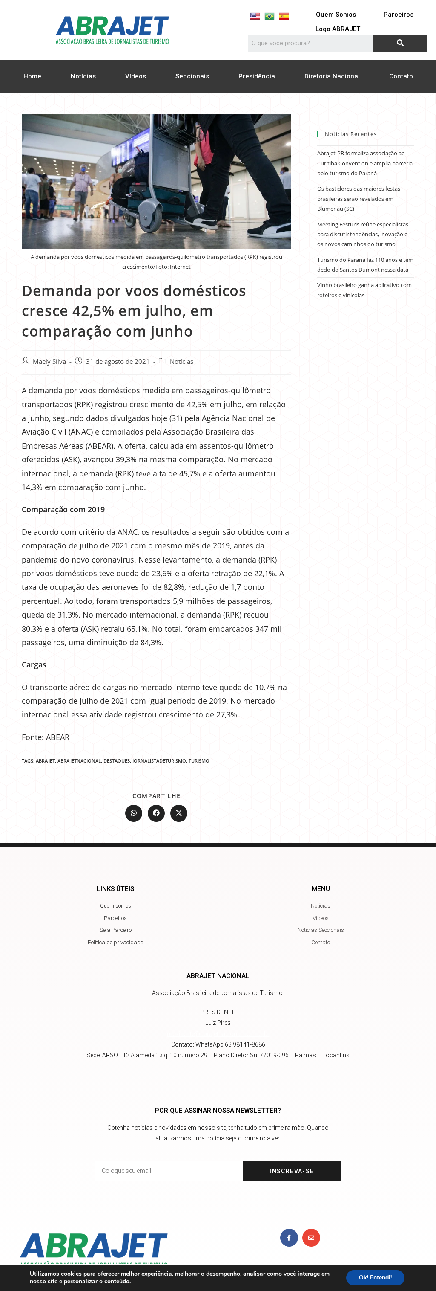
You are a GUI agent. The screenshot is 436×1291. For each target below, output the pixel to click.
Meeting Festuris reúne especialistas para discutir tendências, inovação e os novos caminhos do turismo (362, 234)
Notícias (83, 76)
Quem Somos (336, 14)
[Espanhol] (284, 16)
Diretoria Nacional (332, 76)
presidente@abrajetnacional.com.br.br (218, 1033)
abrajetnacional (79, 760)
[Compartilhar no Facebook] (156, 813)
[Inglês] (255, 16)
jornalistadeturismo (159, 760)
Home (32, 76)
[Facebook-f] (289, 1238)
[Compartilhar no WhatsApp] (133, 813)
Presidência (256, 76)
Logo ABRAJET (338, 29)
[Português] (269, 16)
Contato (401, 76)
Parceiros (398, 14)
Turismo (199, 760)
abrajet (45, 760)
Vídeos (135, 76)
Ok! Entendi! (375, 1278)
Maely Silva (49, 361)
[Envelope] (311, 1238)
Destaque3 (116, 760)
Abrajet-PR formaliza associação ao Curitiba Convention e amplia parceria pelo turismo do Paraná (365, 163)
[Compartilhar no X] (178, 813)
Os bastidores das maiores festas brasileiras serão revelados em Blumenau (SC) (358, 198)
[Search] (400, 43)
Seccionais (192, 76)
